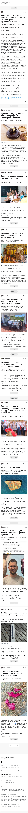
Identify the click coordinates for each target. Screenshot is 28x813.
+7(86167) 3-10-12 (7, 780)
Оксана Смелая (6, 12)
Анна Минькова (6, 97)
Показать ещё (14, 745)
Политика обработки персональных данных (11, 767)
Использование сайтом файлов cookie (10, 770)
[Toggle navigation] (25, 2)
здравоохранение (16, 97)
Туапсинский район (7, 98)
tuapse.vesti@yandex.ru (8, 782)
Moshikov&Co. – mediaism (14, 806)
